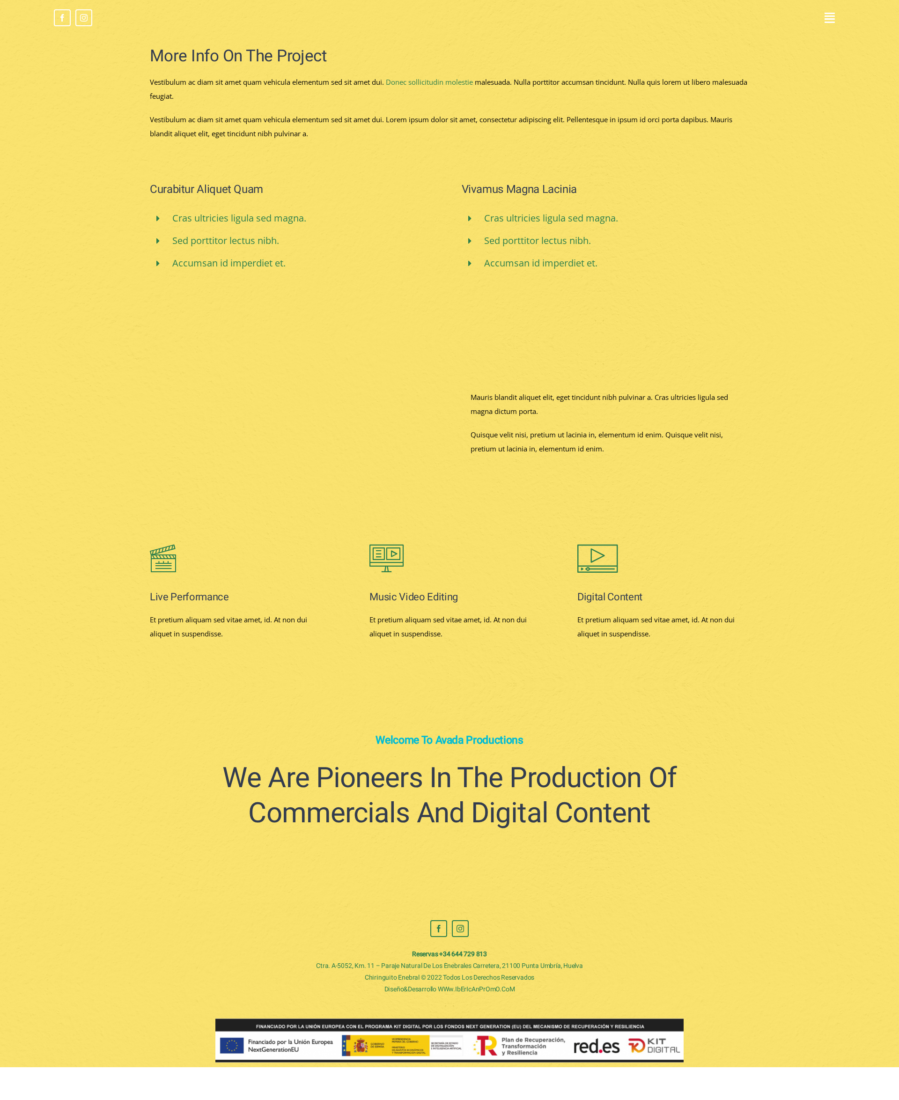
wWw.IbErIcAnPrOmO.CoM (476, 989)
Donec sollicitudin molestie (429, 82)
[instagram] (83, 17)
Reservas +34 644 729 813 (449, 954)
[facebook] (62, 17)
